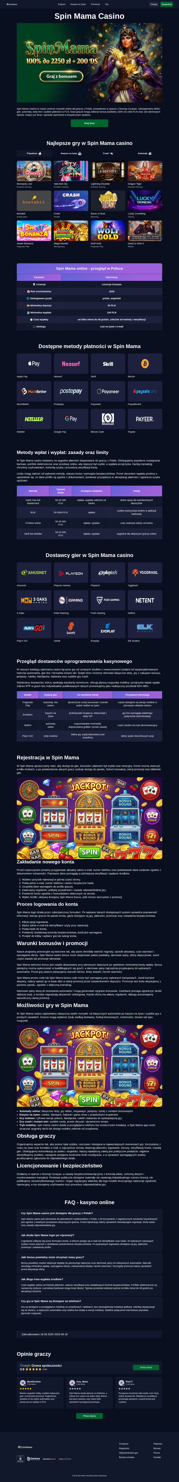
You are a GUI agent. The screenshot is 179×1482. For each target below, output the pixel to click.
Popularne (32, 153)
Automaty (143, 153)
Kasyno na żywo (69, 153)
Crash (106, 153)
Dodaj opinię (146, 1367)
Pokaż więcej (89, 1416)
